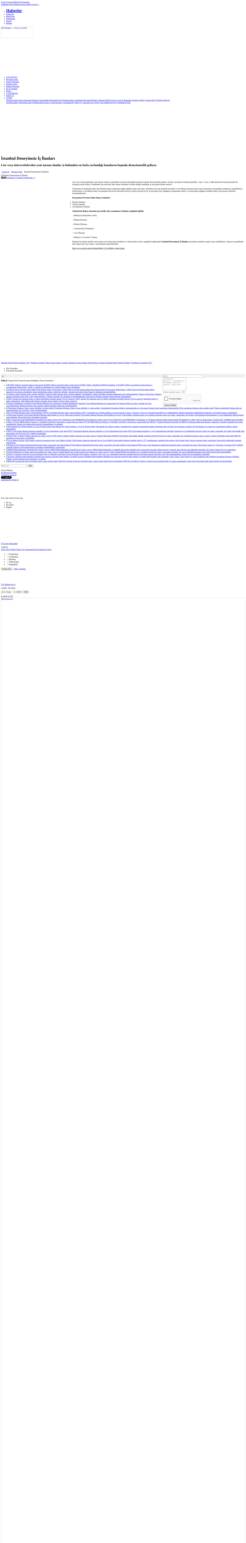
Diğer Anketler (20, 569)
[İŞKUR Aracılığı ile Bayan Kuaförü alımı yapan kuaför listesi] (32, 461)
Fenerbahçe (13, 554)
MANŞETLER (25, 103)
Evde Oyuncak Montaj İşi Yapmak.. (15, 2)
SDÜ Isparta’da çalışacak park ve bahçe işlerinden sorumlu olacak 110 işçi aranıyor (109, 399)
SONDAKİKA (12, 103)
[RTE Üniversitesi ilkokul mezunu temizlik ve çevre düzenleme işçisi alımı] (37, 431)
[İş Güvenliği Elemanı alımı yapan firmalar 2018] (26, 413)
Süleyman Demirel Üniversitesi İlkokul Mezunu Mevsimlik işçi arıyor (93, 415)
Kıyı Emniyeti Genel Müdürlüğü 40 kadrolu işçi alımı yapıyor (84, 420)
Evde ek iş (114, 100)
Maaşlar (166, 100)
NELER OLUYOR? (91, 103)
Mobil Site (10, 16)
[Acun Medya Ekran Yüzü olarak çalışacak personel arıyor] (30, 440)
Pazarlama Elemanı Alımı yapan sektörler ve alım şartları (77, 408)
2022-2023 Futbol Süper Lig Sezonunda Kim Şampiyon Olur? (26, 549)
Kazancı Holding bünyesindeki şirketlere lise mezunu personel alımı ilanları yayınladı (112, 457)
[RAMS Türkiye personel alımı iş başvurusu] (24, 385)
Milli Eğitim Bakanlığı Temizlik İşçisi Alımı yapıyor (72, 450)
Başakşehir (13, 564)
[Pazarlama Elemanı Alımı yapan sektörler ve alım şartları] (30, 408)
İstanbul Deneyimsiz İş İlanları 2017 (15, 363)
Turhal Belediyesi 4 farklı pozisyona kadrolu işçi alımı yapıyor (84, 452)
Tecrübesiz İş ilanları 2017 (141, 363)
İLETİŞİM (104, 103)
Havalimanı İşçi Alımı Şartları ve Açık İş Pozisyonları (73, 426)
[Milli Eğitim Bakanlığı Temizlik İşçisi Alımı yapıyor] (28, 450)
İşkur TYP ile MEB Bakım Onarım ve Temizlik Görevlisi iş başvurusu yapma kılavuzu (114, 422)
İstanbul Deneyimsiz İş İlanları (118, 363)
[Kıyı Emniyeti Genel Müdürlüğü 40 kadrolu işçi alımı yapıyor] (32, 420)
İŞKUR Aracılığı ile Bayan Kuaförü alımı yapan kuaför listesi (83, 461)
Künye (9, 21)
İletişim (9, 23)
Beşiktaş (12, 559)
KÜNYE (113, 103)
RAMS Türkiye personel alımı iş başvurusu (61, 385)
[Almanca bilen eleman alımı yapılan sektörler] (25, 394)
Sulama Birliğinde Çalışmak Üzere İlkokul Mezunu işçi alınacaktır (89, 403)
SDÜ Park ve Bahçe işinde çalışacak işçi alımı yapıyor (75, 436)
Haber (8, 91)
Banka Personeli (12, 86)
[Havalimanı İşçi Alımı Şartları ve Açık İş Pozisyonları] (28, 426)
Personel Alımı (12, 79)
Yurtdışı (135, 100)
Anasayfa (10, 14)
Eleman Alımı (11, 84)
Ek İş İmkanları (125, 100)
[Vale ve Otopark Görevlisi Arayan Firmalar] (24, 454)
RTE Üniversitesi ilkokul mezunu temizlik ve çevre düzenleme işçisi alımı (98, 431)
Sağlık (142, 100)
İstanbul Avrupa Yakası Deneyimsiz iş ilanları (87, 363)
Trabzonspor (14, 562)
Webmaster (10, 19)
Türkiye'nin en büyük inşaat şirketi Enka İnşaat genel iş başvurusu (88, 390)
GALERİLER (12, 93)
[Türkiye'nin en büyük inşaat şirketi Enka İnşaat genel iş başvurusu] (33, 390)
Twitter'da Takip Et (9, 475)
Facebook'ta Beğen (9, 473)
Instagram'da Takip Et (10, 480)
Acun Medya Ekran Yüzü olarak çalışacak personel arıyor (78, 440)
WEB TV (10, 96)
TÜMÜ (9, 98)
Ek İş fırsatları (11, 89)
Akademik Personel (83, 100)
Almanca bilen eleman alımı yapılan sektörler (63, 394)
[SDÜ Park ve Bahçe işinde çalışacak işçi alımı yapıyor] (29, 436)
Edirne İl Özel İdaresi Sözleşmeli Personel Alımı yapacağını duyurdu (92, 445)
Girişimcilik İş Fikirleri (154, 100)
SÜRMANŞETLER (40, 103)
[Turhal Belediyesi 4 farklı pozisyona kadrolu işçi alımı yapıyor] (32, 452)
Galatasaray (13, 557)
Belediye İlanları (98, 100)
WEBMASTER (123, 103)
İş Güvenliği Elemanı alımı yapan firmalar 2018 (66, 413)
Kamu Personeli (12, 82)
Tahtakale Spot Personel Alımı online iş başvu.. (20, 4)
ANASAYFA (11, 77)
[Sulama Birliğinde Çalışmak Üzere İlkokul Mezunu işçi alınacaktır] (34, 403)
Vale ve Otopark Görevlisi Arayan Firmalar (61, 454)
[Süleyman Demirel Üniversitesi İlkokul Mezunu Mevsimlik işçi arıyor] (35, 415)
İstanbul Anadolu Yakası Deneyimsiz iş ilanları (49, 363)
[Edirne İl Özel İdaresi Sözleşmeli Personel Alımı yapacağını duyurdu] (35, 445)
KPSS (107, 100)
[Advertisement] (78, 56)
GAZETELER (55, 103)
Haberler (14, 10)
